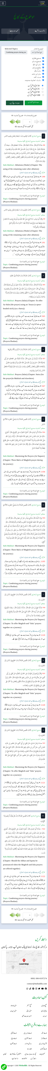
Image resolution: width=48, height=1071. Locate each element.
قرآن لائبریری (43, 1044)
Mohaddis (23, 1065)
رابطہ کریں (33, 1058)
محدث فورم (44, 1038)
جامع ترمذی (36, 67)
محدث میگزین (28, 1038)
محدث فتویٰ (14, 1033)
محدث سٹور (44, 1033)
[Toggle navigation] (3, 3)
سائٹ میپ (15, 1058)
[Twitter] (39, 989)
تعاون (4, 1054)
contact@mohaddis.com (37, 984)
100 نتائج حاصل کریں (33, 95)
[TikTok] (30, 989)
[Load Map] (24, 962)
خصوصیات (42, 1054)
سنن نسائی (37, 70)
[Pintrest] (33, 989)
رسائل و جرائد (28, 1044)
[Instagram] (36, 989)
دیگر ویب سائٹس (40, 31)
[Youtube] (42, 989)
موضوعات (24, 1058)
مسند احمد (37, 77)
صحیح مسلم (36, 61)
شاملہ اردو (29, 1049)
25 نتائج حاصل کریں (33, 89)
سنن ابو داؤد (37, 64)
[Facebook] (46, 989)
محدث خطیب (13, 1044)
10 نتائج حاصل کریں (33, 85)
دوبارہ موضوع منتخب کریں (33, 102)
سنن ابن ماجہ (36, 74)
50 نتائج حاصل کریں (33, 92)
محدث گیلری (43, 1049)
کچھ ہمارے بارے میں (30, 1054)
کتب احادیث (14, 31)
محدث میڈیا (14, 1038)
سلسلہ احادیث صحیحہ (33, 80)
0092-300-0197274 (39, 978)
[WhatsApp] (27, 989)
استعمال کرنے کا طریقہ (15, 1054)
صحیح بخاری (36, 58)
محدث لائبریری (28, 1033)
